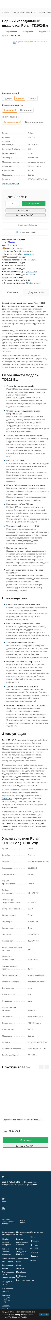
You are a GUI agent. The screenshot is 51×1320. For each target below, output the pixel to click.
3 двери (32, 98)
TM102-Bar (7, 798)
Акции (33, 1260)
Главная (5, 12)
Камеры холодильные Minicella (22, 1251)
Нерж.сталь (26, 110)
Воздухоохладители (25, 1280)
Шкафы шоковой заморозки (6, 1242)
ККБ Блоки (21, 1276)
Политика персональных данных (8, 1221)
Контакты (34, 1252)
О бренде (34, 1241)
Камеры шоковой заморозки (6, 1251)
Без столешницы (34, 122)
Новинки (34, 1256)
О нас (32, 1237)
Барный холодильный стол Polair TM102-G (22, 1120)
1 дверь (8, 98)
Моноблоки (21, 1272)
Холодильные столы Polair (23, 12)
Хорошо (44, 1314)
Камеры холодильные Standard (22, 1242)
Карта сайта (22, 1221)
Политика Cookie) (19, 1317)
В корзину (33, 203)
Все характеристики (10, 183)
